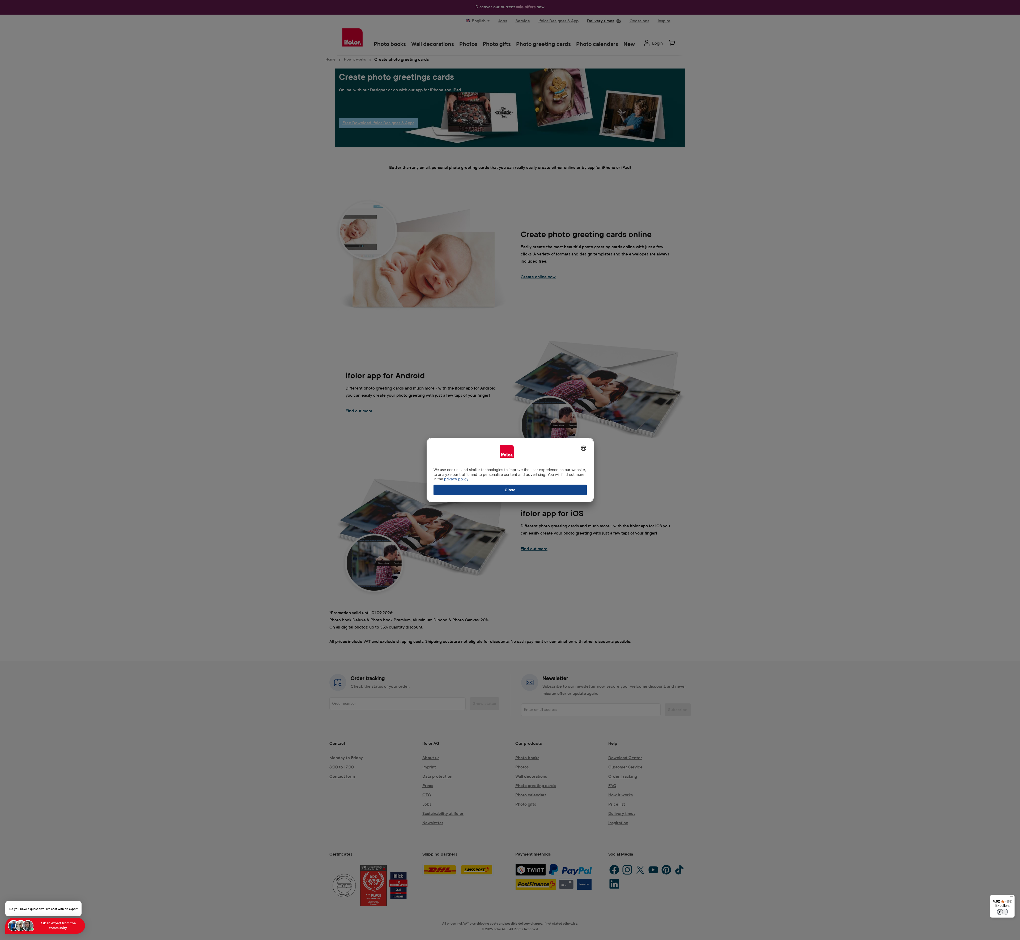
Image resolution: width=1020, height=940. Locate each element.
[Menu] (1011, 898)
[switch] (1002, 912)
